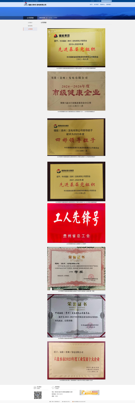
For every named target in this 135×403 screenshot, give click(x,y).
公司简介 (30, 22)
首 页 (91, 4)
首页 (47, 17)
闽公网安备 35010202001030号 (79, 401)
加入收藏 (98, 1)
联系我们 (108, 4)
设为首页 (92, 1)
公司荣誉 (55, 17)
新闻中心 (102, 4)
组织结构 (30, 25)
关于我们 (96, 4)
